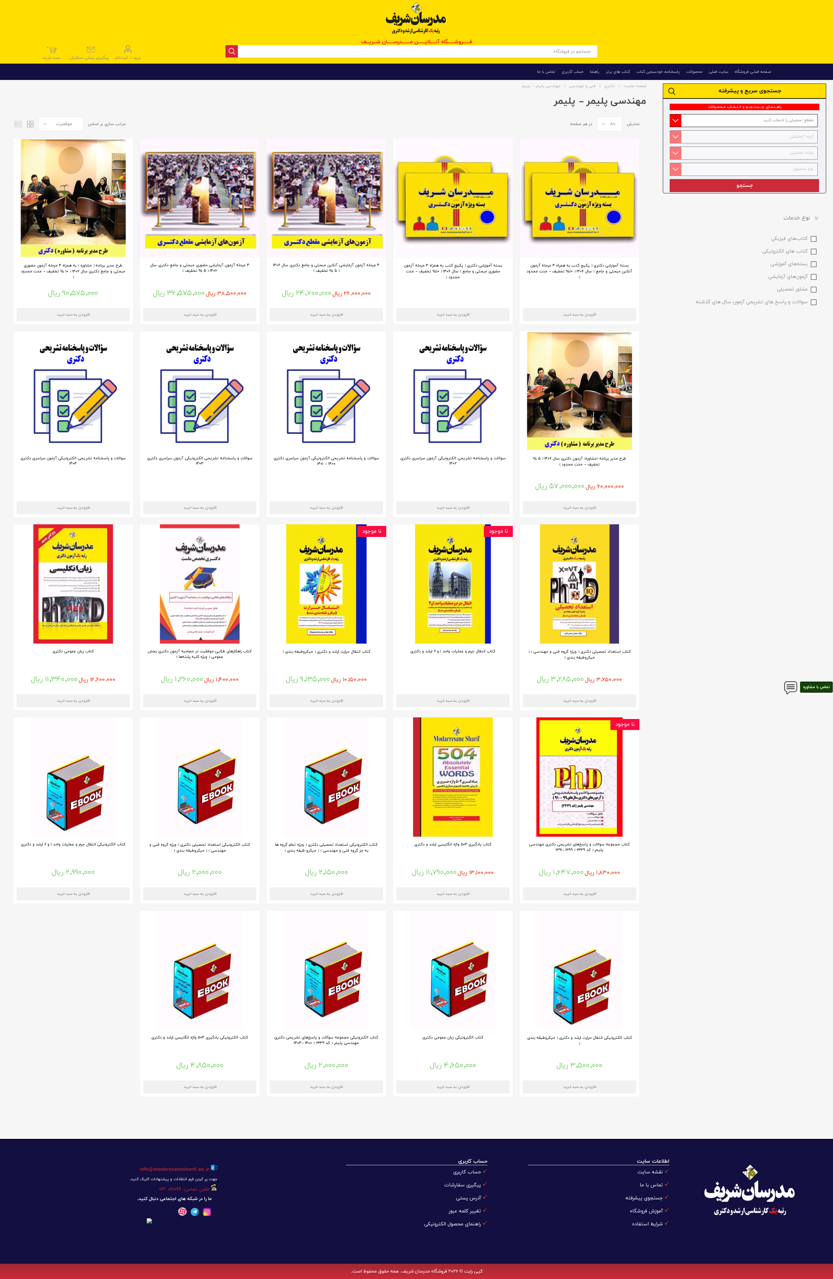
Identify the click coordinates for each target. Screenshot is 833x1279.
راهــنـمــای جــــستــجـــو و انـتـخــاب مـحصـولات (744, 107)
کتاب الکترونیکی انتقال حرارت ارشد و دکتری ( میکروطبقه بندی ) (579, 1040)
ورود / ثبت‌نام (128, 58)
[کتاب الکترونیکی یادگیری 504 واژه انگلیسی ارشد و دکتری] (200, 970)
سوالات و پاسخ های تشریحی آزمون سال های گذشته (752, 302)
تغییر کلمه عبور (465, 1211)
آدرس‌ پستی (468, 1198)
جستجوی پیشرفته (644, 1198)
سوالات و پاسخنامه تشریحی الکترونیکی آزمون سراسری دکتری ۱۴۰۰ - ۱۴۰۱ (326, 461)
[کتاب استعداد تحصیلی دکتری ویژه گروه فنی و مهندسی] (579, 584)
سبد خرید (52, 53)
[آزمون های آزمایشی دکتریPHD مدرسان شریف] (326, 198)
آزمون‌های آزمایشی (788, 276)
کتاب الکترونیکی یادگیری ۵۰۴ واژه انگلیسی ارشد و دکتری (199, 1037)
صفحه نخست (634, 86)
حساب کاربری (467, 1172)
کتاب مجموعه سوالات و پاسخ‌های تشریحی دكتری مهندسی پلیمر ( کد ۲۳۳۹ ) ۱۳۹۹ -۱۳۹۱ (579, 847)
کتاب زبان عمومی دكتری (73, 651)
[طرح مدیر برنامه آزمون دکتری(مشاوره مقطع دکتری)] (579, 391)
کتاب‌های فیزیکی (789, 238)
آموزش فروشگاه (646, 1211)
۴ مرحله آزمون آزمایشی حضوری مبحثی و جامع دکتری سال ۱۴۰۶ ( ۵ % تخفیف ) (199, 268)
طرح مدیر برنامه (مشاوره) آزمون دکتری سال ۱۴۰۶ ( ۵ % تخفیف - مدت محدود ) (579, 461)
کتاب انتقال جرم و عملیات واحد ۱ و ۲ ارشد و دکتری (452, 651)
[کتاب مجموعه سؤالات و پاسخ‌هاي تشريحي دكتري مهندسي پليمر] (579, 777)
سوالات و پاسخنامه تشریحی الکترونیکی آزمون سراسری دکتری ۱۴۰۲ (453, 461)
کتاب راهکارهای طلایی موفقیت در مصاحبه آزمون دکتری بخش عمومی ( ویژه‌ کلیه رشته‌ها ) (200, 654)
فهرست (18, 124)
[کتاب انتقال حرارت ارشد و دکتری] (326, 584)
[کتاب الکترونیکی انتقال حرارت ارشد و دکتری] (579, 970)
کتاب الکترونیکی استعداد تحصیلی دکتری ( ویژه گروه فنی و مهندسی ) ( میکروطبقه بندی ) (199, 847)
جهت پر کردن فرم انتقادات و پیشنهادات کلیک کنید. (173, 1179)
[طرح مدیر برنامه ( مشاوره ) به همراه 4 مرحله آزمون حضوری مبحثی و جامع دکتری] (73, 198)
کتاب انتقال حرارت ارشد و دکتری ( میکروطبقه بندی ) (326, 651)
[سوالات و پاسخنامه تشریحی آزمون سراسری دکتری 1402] (453, 391)
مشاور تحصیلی (792, 289)
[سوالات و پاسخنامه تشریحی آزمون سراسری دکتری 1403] (200, 391)
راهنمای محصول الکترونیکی (452, 1224)
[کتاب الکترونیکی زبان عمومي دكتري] (453, 970)
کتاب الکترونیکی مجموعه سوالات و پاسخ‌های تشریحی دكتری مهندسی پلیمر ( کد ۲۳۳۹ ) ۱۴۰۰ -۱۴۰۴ (326, 1040)
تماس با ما (651, 1185)
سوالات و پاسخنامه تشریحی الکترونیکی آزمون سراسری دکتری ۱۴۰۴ (73, 461)
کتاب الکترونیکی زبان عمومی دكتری (452, 1037)
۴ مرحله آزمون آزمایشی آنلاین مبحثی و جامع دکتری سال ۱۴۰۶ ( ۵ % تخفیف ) (326, 268)
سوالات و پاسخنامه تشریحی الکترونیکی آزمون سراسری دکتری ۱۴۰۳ (200, 461)
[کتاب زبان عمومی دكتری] (73, 584)
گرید (30, 124)
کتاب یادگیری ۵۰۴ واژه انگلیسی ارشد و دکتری (452, 844)
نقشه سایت (650, 1172)
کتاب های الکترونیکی (785, 251)
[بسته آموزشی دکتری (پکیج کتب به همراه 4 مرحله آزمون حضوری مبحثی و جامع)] (453, 198)
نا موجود (498, 531)
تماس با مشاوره (816, 687)
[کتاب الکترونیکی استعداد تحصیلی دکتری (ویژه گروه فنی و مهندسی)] (200, 777)
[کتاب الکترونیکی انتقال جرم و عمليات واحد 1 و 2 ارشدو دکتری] (73, 777)
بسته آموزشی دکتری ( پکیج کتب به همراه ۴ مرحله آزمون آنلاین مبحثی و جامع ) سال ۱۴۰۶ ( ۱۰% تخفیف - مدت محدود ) (579, 271)
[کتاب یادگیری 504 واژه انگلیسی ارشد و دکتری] (453, 777)
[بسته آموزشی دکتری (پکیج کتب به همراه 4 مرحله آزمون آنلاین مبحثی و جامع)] (579, 198)
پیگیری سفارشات (462, 1185)
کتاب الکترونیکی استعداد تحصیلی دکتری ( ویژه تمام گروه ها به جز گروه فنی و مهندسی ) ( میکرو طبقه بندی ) (326, 847)
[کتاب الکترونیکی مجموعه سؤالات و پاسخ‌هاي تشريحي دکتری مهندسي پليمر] (326, 970)
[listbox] (743, 120)
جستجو (744, 185)
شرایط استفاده (647, 1224)
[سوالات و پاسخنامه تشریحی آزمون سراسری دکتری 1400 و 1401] (326, 391)
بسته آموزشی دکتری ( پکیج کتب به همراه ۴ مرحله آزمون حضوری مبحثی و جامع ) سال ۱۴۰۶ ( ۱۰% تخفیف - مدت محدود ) (453, 271)
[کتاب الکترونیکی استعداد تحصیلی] (326, 777)
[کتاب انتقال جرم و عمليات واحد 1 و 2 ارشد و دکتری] (453, 584)
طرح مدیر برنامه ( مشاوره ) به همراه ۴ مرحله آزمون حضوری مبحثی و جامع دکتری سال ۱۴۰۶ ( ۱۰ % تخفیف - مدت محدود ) (73, 271)
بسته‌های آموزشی (789, 264)
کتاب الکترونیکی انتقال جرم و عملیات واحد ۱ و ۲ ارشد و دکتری (73, 844)
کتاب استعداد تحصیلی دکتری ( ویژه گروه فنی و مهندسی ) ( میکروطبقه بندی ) (579, 654)
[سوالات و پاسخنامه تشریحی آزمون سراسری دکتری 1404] (73, 391)
